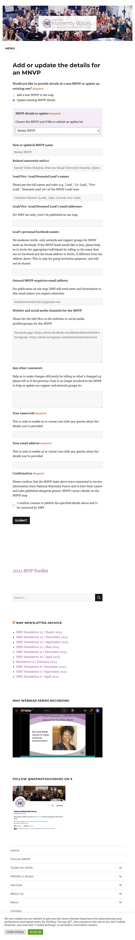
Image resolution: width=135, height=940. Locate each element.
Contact (16, 911)
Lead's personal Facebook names (36, 232)
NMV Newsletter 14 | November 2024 (42, 637)
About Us (17, 893)
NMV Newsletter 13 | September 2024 (42, 642)
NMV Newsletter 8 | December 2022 (41, 666)
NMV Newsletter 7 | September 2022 (41, 671)
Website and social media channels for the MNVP (47, 310)
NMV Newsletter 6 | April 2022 (37, 676)
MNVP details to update (38, 113)
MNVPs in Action (22, 876)
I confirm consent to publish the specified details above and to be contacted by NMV (57, 505)
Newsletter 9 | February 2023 (36, 662)
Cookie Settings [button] (15, 931)
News (14, 902)
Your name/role (30, 413)
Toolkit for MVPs (21, 867)
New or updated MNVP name (33, 145)
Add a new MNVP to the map (35, 95)
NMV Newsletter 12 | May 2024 (37, 647)
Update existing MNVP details (36, 100)
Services (16, 885)
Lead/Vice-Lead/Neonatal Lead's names (41, 176)
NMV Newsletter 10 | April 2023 (38, 657)
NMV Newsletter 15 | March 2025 (39, 632)
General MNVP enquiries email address (40, 280)
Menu (10, 48)
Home (14, 850)
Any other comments (27, 368)
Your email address (32, 443)
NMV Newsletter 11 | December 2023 (41, 652)
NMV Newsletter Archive (39, 623)
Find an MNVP (20, 859)
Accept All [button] (35, 931)
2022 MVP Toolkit (30, 570)
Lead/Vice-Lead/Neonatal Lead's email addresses (47, 206)
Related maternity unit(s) (31, 160)
